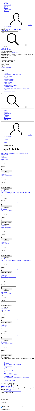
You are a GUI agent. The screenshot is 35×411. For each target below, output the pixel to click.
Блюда (5, 2)
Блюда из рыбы (8, 83)
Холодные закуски (9, 79)
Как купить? (7, 5)
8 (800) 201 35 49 (5, 30)
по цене (16, 153)
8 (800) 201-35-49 (10, 389)
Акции (6, 3)
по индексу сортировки (7, 153)
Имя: (2, 401)
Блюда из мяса (8, 82)
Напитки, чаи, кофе (9, 91)
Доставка (6, 6)
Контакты (6, 11)
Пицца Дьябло (5, 243)
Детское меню (8, 76)
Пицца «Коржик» (5, 310)
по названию (22, 153)
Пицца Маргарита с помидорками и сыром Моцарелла (16, 260)
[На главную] (12, 29)
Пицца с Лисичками (6, 210)
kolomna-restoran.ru (6, 67)
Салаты (6, 77)
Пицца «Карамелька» (7, 343)
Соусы (5, 89)
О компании (7, 9)
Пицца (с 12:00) (8, 86)
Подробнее (4, 157)
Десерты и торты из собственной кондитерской (17, 88)
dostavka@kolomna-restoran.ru (12, 391)
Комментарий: (5, 406)
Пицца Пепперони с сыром (8, 277)
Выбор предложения (6, 171)
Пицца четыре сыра (6, 175)
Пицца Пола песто (6, 227)
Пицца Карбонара (6, 293)
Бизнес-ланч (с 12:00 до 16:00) (12, 74)
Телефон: (3, 402)
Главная (6, 139)
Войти (30, 25)
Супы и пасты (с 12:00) (10, 85)
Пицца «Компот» (5, 327)
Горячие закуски (8, 80)
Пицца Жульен (5, 159)
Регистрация (7, 26)
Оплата (6, 8)
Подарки (6, 73)
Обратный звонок (6, 49)
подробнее (15, 52)
